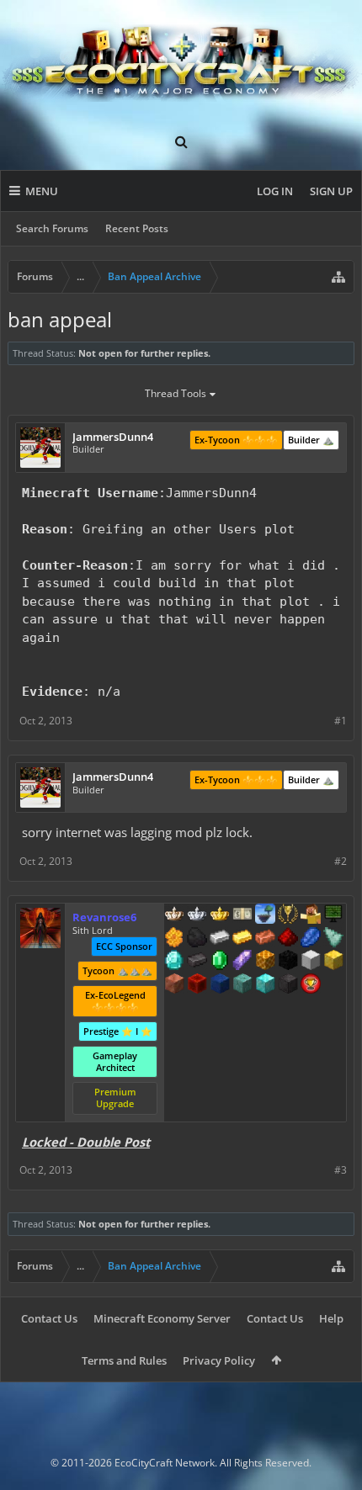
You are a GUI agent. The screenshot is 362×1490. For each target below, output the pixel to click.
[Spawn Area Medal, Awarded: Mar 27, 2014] (311, 915)
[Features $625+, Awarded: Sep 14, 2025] (220, 961)
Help (331, 1318)
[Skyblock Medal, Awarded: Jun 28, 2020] (265, 915)
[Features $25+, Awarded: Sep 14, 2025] (174, 939)
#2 (340, 861)
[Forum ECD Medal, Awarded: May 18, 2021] (242, 915)
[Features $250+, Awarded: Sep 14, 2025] (311, 939)
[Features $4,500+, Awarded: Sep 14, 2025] (265, 985)
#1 (340, 720)
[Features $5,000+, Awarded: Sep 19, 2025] (288, 985)
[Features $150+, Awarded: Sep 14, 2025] (265, 939)
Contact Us (49, 1318)
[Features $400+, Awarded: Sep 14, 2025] (174, 961)
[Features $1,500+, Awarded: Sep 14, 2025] (311, 961)
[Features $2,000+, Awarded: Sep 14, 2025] (333, 961)
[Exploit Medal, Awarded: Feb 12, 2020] (333, 915)
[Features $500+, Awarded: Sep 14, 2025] (197, 961)
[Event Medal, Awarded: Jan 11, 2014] (288, 915)
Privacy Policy (219, 1360)
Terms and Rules (124, 1360)
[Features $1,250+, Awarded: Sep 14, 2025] (288, 961)
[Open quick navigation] (338, 277)
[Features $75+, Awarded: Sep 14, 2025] (220, 939)
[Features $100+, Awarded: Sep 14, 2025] (242, 939)
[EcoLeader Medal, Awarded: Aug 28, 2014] (174, 915)
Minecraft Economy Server (162, 1318)
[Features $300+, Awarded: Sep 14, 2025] (333, 939)
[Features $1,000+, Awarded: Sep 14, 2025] (265, 961)
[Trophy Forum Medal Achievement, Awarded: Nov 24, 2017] (311, 985)
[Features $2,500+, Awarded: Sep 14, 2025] (174, 985)
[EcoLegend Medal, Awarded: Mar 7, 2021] (220, 915)
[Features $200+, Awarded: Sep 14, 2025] (288, 939)
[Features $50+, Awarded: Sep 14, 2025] (197, 939)
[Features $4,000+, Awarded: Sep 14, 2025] (242, 985)
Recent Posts (136, 228)
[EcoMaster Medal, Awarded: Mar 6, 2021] (197, 915)
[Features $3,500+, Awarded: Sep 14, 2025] (220, 985)
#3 (340, 1170)
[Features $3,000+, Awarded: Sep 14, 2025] (197, 985)
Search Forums (52, 228)
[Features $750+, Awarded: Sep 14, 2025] (242, 961)
